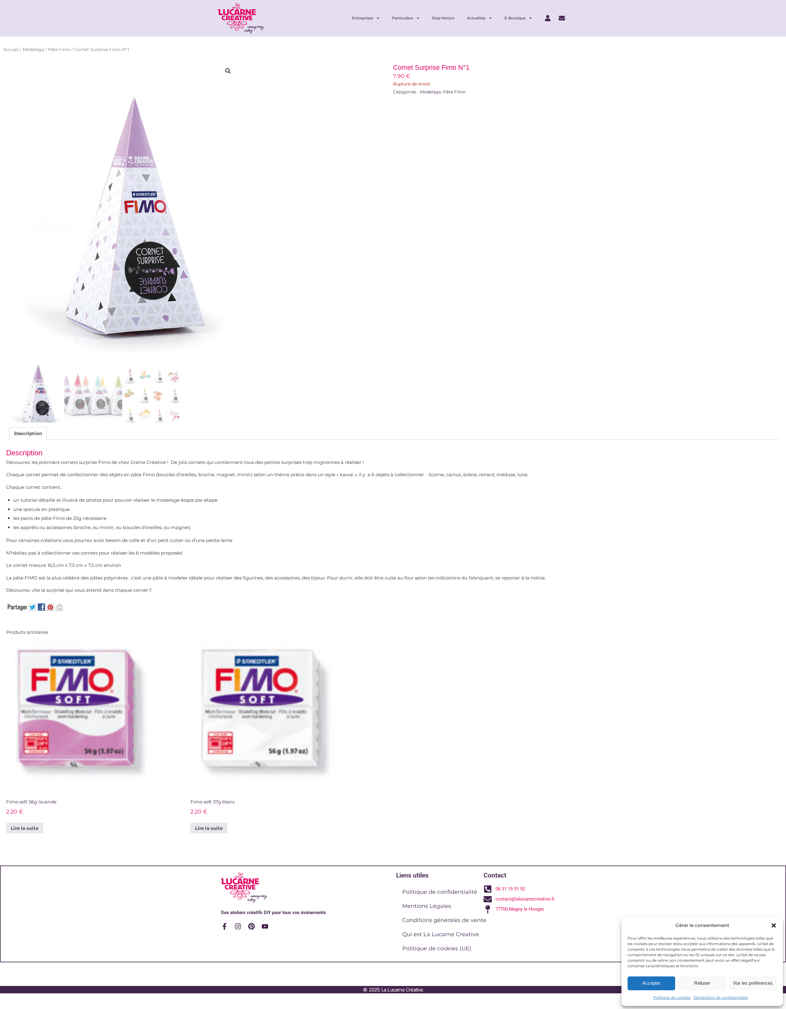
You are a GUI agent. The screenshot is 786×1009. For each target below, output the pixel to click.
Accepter (651, 983)
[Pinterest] (251, 926)
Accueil (11, 49)
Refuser (702, 983)
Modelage (33, 49)
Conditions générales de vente (444, 920)
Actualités (476, 18)
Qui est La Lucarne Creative (440, 934)
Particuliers (402, 18)
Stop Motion (443, 18)
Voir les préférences (753, 983)
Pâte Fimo (59, 49)
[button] (774, 925)
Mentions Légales (426, 906)
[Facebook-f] (224, 926)
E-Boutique (515, 18)
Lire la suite (24, 828)
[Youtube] (265, 926)
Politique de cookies (672, 997)
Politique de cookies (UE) (436, 948)
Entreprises (362, 18)
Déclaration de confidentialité (721, 997)
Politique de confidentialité (439, 892)
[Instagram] (238, 926)
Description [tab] (28, 433)
